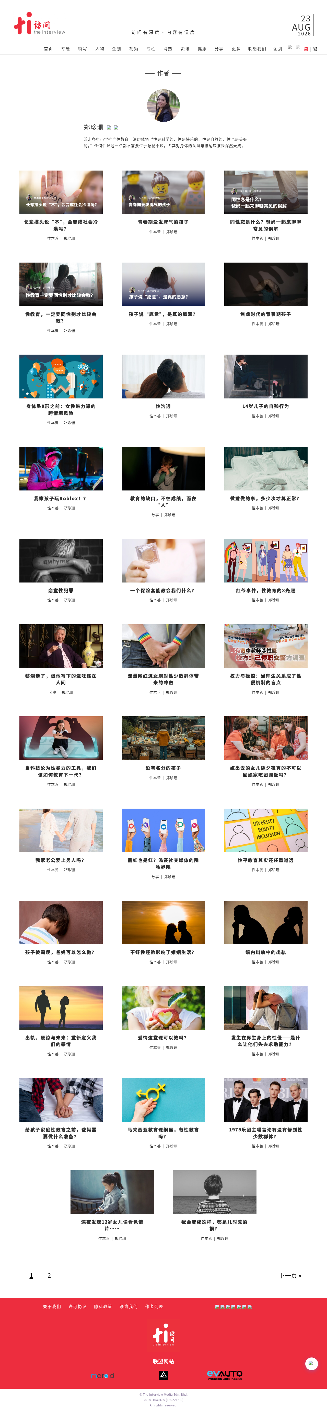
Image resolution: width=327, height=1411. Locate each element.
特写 (82, 48)
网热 (168, 48)
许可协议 (77, 1306)
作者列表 (154, 1306)
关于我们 (52, 1306)
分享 (219, 48)
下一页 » (290, 1275)
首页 (48, 48)
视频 (133, 48)
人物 (99, 48)
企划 (116, 48)
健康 (202, 48)
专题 (65, 48)
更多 (236, 48)
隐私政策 (103, 1306)
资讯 (185, 48)
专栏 (151, 48)
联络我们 (257, 48)
